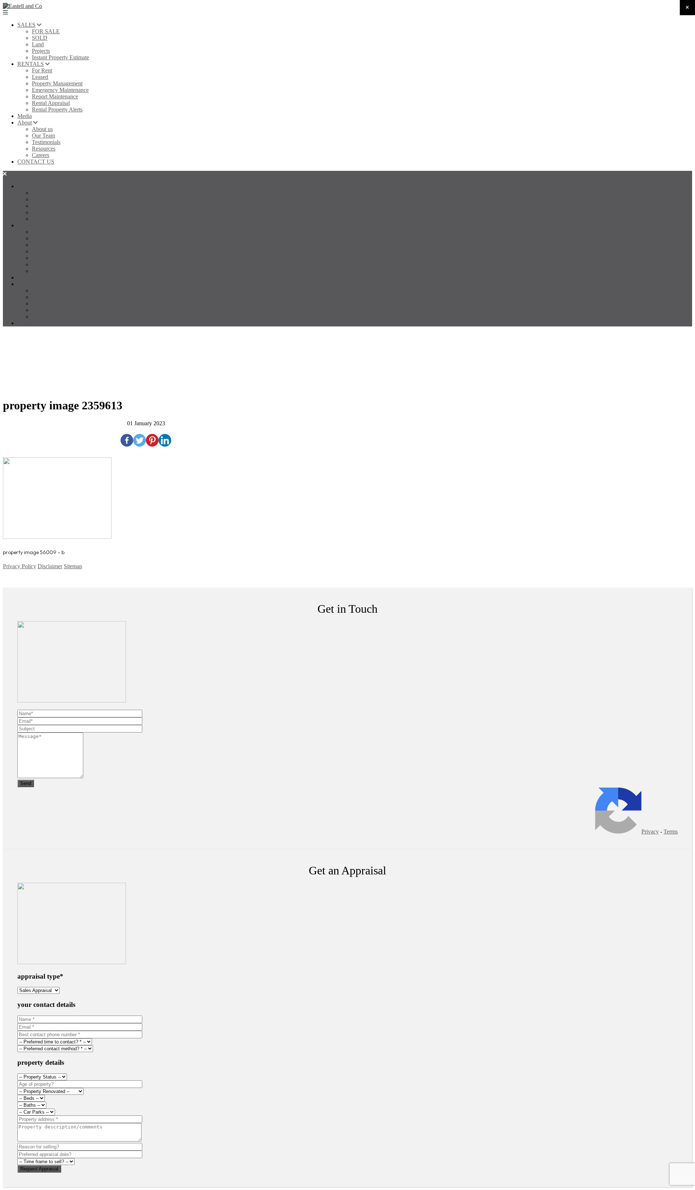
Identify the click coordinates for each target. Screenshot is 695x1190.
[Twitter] (139, 440)
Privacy (650, 831)
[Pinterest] (152, 440)
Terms (671, 831)
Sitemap (73, 566)
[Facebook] (127, 440)
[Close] (687, 7)
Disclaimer (50, 566)
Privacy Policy (19, 566)
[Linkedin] (165, 440)
